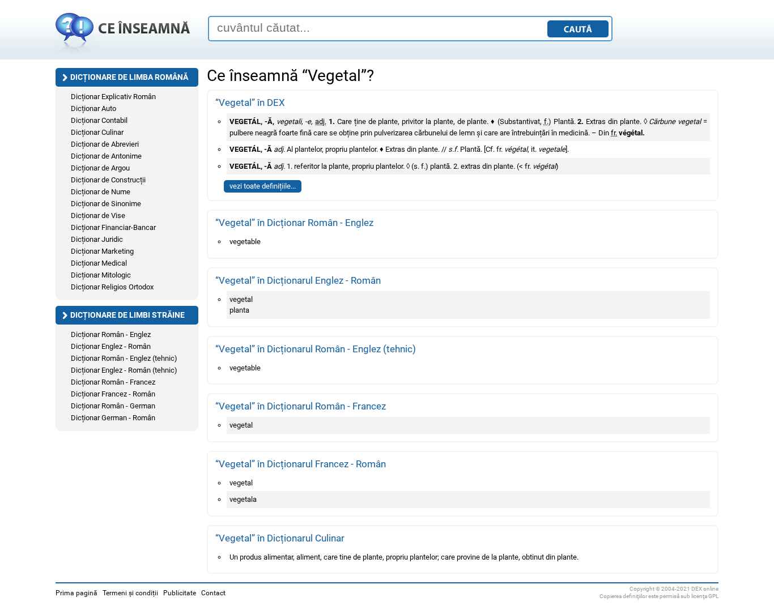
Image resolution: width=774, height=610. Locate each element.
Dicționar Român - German (113, 406)
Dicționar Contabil (99, 120)
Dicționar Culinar (97, 132)
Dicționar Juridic (97, 239)
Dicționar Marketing (102, 251)
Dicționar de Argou (100, 168)
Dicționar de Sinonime (106, 203)
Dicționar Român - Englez (111, 334)
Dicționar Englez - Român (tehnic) (124, 370)
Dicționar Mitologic (101, 275)
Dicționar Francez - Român (113, 394)
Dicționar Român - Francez (113, 382)
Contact (213, 593)
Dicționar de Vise (98, 215)
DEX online (704, 589)
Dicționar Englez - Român (111, 346)
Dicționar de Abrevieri (105, 144)
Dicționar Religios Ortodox (112, 287)
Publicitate (179, 593)
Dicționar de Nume (100, 191)
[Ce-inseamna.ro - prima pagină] (123, 54)
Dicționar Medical (99, 263)
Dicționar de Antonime (106, 156)
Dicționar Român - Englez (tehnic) (124, 358)
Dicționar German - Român (113, 417)
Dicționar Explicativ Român (113, 96)
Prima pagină (76, 593)
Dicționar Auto (93, 108)
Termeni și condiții (130, 593)
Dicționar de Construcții (108, 180)
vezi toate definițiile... (262, 186)
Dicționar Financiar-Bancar (113, 227)
